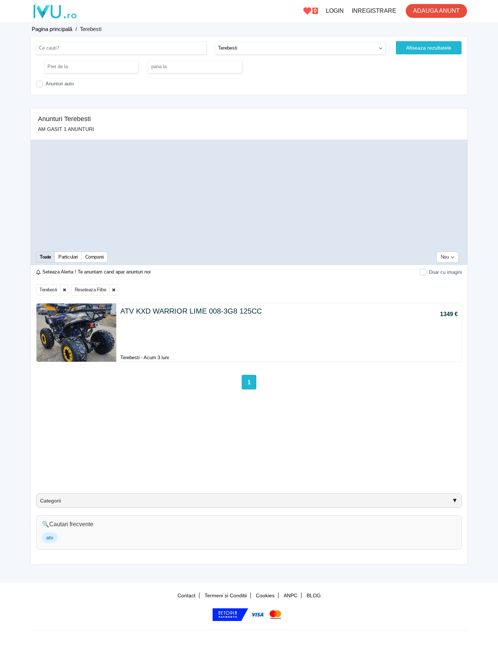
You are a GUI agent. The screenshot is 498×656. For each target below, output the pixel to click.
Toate (45, 257)
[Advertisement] (249, 195)
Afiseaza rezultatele (428, 48)
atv (49, 537)
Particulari (68, 257)
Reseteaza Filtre (90, 289)
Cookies (265, 595)
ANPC (290, 595)
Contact (186, 595)
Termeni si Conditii (226, 595)
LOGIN (335, 11)
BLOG (314, 595)
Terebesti (48, 289)
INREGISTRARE (374, 11)
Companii (94, 257)
